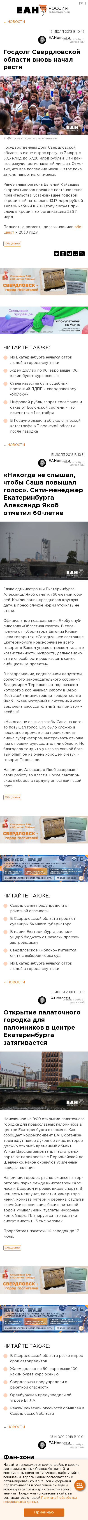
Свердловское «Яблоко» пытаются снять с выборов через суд (43, 953)
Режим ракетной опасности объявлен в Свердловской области (47, 1411)
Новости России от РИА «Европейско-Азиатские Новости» (32, 10)
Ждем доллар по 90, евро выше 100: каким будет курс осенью (44, 373)
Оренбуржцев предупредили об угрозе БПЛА (40, 1398)
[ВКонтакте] (56, 253)
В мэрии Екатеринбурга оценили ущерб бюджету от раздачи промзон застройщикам (44, 937)
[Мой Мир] (75, 253)
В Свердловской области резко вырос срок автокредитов (46, 1358)
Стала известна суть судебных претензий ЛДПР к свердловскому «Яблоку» (43, 389)
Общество (12, 243)
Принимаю (44, 1512)
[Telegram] (69, 253)
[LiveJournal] (82, 253)
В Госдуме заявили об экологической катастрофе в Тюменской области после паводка (45, 426)
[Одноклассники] (63, 253)
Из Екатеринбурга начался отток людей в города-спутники (41, 360)
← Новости (14, 22)
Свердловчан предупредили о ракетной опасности (38, 908)
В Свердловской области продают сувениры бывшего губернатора (43, 921)
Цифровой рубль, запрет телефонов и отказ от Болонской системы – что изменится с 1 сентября (46, 407)
